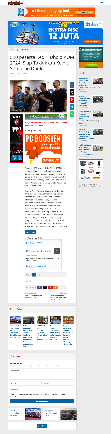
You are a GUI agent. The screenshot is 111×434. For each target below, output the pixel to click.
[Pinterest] (50, 287)
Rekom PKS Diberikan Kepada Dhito (33, 295)
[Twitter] (45, 287)
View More (42, 426)
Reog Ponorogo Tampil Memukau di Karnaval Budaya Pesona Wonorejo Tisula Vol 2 (68, 335)
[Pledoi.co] (16, 3)
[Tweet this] (72, 92)
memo (87, 185)
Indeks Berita (83, 187)
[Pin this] (72, 100)
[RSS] (55, 287)
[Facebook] (39, 287)
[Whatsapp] (72, 114)
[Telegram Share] (72, 107)
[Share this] (72, 85)
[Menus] (101, 2)
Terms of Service (95, 187)
